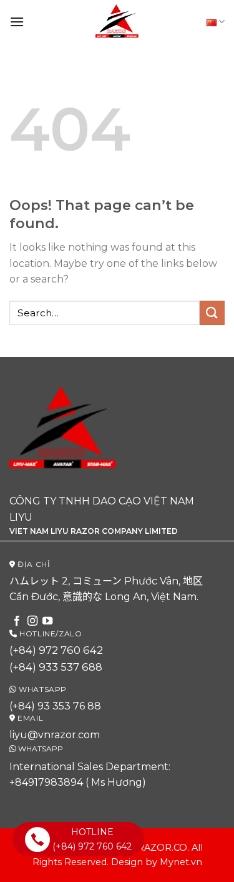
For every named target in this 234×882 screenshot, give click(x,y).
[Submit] (212, 313)
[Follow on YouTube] (47, 621)
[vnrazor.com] (117, 22)
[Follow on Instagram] (32, 621)
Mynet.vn (181, 862)
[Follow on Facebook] (17, 621)
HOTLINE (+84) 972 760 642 (92, 838)
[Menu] (16, 21)
